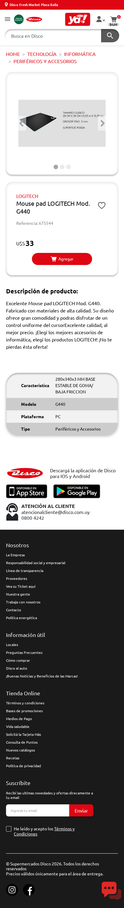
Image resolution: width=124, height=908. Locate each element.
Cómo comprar (18, 660)
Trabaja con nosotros (23, 602)
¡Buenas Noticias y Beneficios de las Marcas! (42, 676)
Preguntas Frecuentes (24, 652)
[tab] (56, 167)
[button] (7, 19)
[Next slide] (102, 123)
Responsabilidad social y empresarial (35, 562)
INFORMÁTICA (80, 54)
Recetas (12, 758)
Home (13, 54)
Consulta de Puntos (22, 742)
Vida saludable (17, 726)
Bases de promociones (24, 711)
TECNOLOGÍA (42, 54)
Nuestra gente (18, 594)
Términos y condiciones (25, 703)
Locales (12, 644)
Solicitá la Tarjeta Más (23, 734)
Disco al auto (16, 668)
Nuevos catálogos (20, 750)
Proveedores (16, 578)
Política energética (21, 617)
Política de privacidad (23, 765)
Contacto (13, 610)
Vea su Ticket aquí (21, 586)
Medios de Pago (19, 718)
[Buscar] (110, 35)
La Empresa (15, 555)
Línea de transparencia (24, 570)
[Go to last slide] (21, 123)
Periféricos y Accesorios (45, 61)
